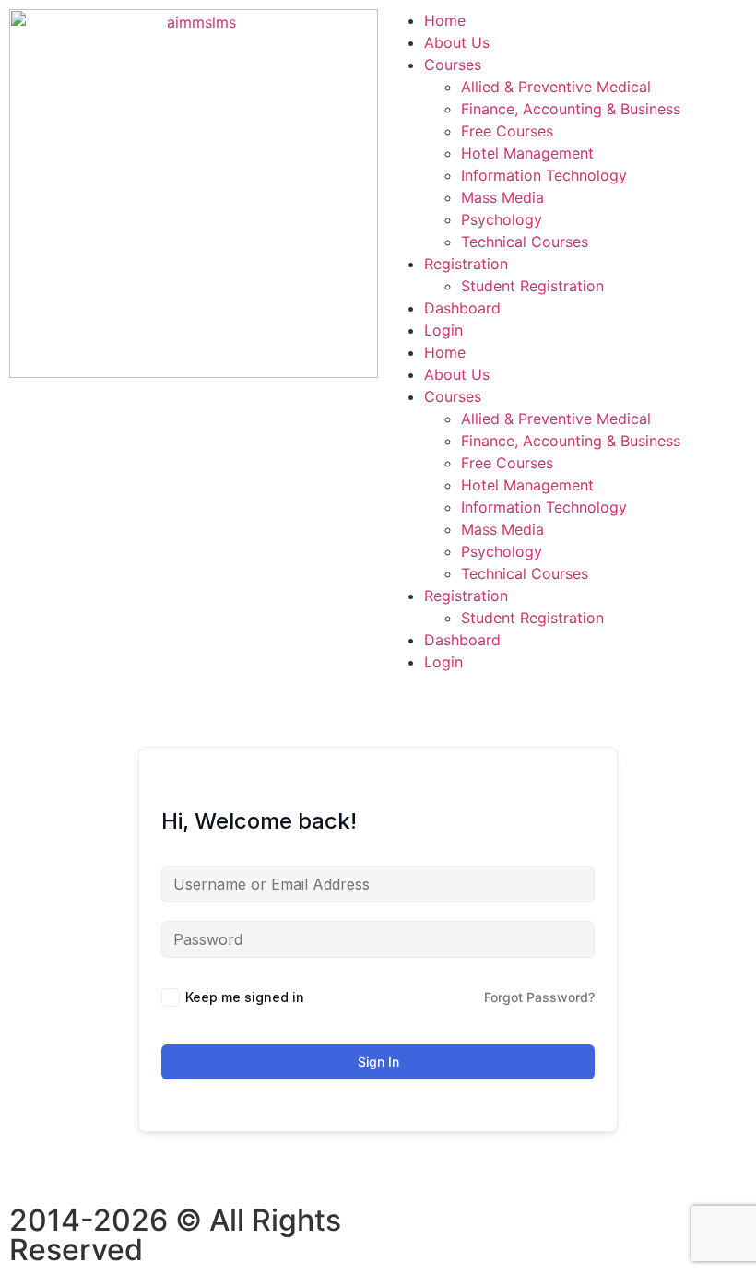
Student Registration (532, 286)
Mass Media (502, 197)
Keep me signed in (244, 997)
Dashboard (462, 308)
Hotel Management (527, 153)
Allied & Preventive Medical (556, 86)
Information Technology (544, 175)
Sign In (378, 1061)
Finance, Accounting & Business (570, 109)
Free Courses (507, 131)
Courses (452, 64)
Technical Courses (524, 241)
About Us (457, 42)
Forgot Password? (539, 997)
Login (443, 330)
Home (445, 20)
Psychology (501, 219)
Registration (466, 263)
